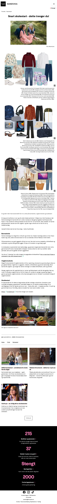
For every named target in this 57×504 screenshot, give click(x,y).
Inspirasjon (9, 11)
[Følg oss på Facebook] (24, 492)
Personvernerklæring (25, 501)
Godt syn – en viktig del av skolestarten (14, 403)
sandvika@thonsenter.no (28, 499)
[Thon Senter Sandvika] (9, 3)
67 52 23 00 (28, 497)
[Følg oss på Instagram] (28, 492)
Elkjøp (3, 291)
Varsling (39, 501)
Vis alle (29, 418)
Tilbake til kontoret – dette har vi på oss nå (42, 368)
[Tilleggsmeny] (54, 4)
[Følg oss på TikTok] (33, 492)
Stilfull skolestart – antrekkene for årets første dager (14, 368)
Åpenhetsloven (33, 501)
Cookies (18, 501)
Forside (3, 11)
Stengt (53, 8)
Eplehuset (11, 291)
